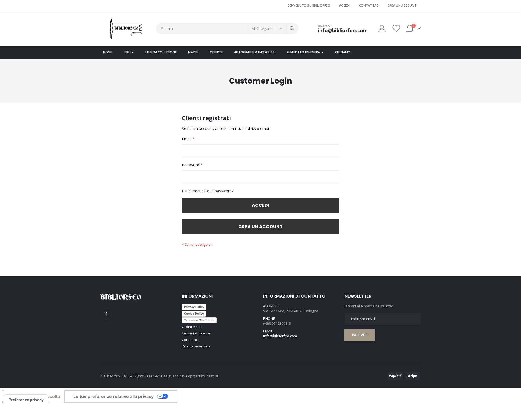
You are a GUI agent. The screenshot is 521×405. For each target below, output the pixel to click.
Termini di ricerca (196, 333)
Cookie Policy (194, 313)
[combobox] (227, 28)
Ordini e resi (192, 326)
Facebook (106, 313)
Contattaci (369, 5)
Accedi (344, 5)
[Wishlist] (396, 28)
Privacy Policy (194, 307)
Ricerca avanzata (196, 346)
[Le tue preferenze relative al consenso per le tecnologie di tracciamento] (26, 400)
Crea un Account (402, 5)
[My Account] (382, 28)
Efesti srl (212, 376)
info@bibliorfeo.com (280, 335)
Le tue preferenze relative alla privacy (113, 396)
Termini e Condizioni (199, 320)
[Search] (292, 28)
